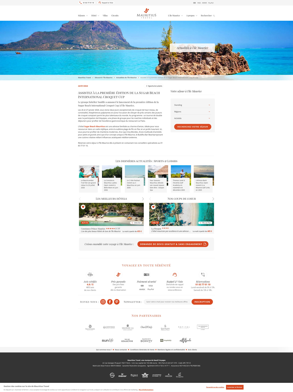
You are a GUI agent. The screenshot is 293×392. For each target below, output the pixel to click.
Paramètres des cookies (215, 387)
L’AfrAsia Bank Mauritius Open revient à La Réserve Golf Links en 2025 (203, 185)
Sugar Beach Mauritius (94, 126)
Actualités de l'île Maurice (126, 77)
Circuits (114, 15)
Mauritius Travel (84, 77)
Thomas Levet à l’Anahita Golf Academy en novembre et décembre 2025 (179, 185)
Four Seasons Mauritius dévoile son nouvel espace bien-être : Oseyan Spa (157, 185)
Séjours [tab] (81, 15)
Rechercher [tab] (206, 15)
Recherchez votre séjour (193, 127)
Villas (105, 15)
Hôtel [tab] (93, 15)
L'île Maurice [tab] (174, 15)
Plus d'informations (146, 390)
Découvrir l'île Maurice (103, 77)
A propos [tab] (190, 15)
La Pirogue (156, 228)
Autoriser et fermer (234, 387)
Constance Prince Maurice (93, 228)
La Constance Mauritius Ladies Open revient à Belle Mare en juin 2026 (111, 185)
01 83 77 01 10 (88, 3)
